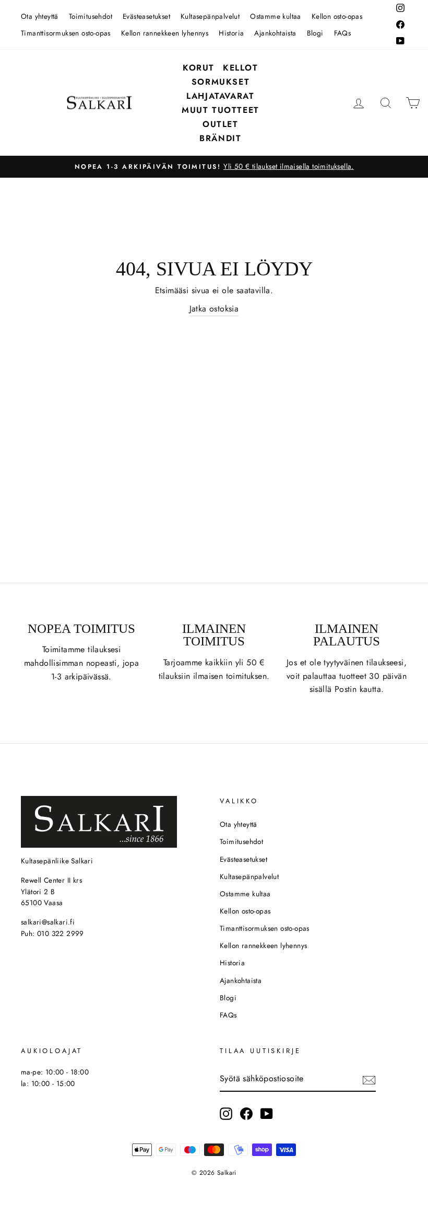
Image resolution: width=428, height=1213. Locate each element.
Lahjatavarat (220, 96)
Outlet (221, 124)
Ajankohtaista (275, 33)
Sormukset (220, 82)
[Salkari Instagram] (226, 1113)
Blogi (315, 33)
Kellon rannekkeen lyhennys (164, 33)
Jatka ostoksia (214, 309)
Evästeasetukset (146, 16)
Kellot (240, 68)
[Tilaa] (369, 1079)
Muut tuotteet (220, 110)
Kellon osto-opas (337, 16)
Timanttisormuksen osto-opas (66, 33)
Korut (199, 68)
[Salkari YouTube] (266, 1113)
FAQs (342, 33)
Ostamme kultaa (275, 16)
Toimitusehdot (90, 16)
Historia (231, 33)
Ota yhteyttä (39, 16)
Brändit (220, 138)
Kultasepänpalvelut (210, 16)
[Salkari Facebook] (246, 1113)
